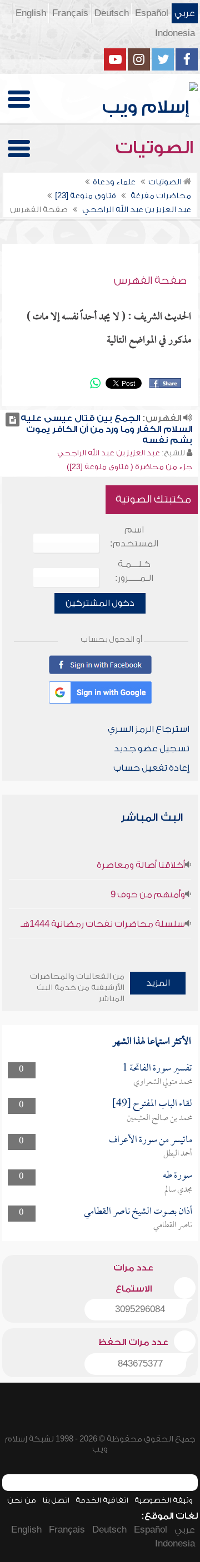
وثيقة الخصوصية (163, 1500)
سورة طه (177, 1176)
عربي (184, 13)
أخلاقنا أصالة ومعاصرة (141, 865)
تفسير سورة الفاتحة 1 (157, 1068)
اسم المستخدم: (134, 537)
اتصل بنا (55, 1500)
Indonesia (175, 33)
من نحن (21, 1500)
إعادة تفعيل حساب (151, 768)
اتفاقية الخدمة (102, 1500)
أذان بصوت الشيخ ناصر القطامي (138, 1212)
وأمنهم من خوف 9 (148, 895)
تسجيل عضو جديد (151, 749)
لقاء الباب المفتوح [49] (152, 1104)
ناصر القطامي (172, 1225)
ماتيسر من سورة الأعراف (150, 1140)
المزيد (158, 983)
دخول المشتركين (100, 603)
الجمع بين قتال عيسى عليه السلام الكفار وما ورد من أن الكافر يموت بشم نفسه (106, 429)
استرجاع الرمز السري (148, 729)
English (31, 13)
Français (70, 13)
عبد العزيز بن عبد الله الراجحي (108, 453)
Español (151, 13)
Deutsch (111, 13)
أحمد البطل (177, 1154)
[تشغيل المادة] (12, 419)
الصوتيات (157, 148)
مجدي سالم (178, 1190)
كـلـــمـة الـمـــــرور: (134, 571)
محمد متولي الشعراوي (162, 1082)
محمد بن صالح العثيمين (159, 1118)
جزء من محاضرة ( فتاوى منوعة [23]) (129, 467)
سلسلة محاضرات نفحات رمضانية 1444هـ (103, 924)
